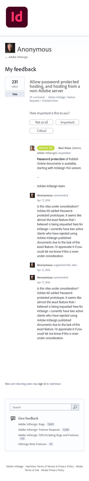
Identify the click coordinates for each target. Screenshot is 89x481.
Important (70, 122)
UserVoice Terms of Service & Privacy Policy (49, 466)
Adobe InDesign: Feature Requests (39, 429)
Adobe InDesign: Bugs (31, 424)
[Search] (75, 407)
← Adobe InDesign (16, 57)
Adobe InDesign (14, 466)
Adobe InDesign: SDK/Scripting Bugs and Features (48, 435)
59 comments (37, 97)
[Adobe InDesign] (17, 18)
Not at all (44, 122)
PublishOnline (50, 100)
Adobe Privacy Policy (52, 470)
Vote (15, 94)
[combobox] (41, 407)
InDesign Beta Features (32, 444)
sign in (42, 384)
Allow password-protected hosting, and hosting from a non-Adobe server (55, 86)
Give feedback (28, 418)
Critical (45, 130)
